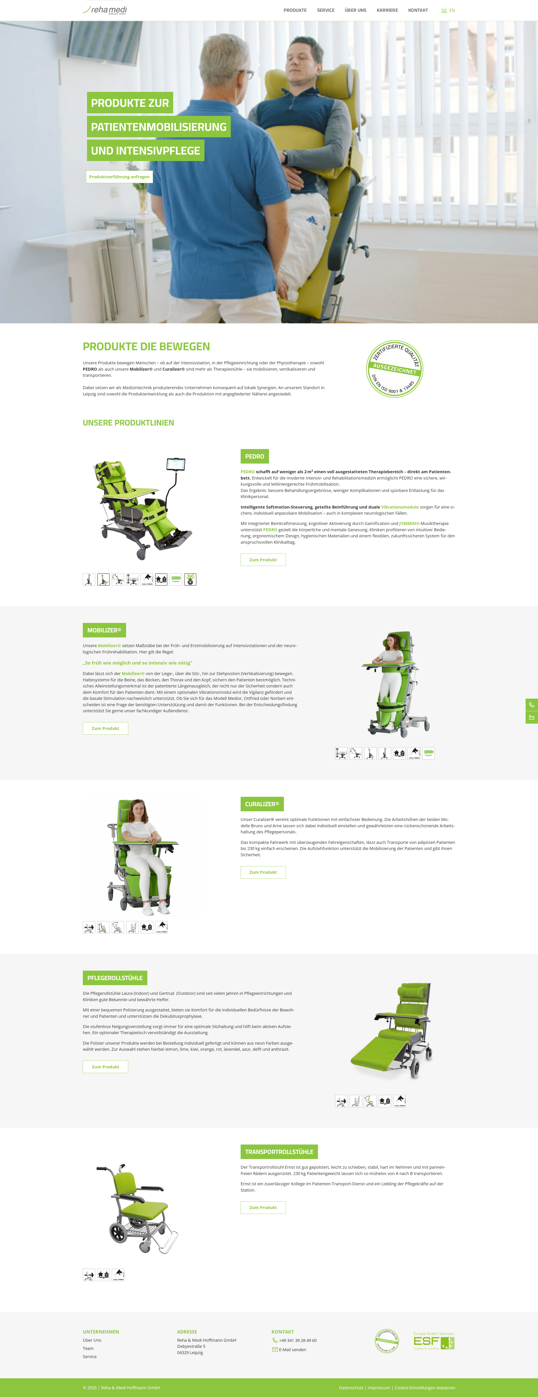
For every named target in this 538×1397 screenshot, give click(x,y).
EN (452, 10)
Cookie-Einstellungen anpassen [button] (425, 1387)
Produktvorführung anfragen (119, 177)
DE (444, 10)
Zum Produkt (263, 560)
